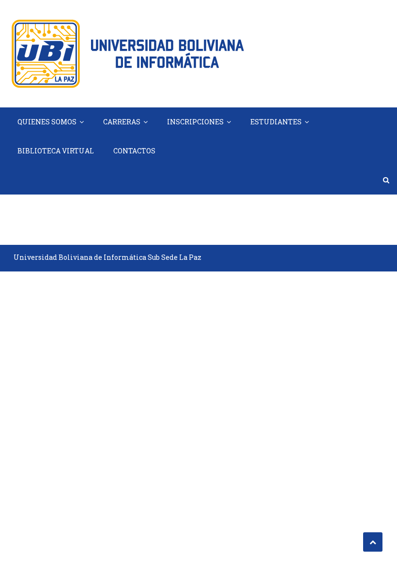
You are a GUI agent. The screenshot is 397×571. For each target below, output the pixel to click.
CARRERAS (121, 121)
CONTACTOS (134, 150)
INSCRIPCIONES (195, 121)
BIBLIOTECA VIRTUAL (55, 150)
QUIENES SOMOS (46, 121)
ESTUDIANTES (276, 121)
